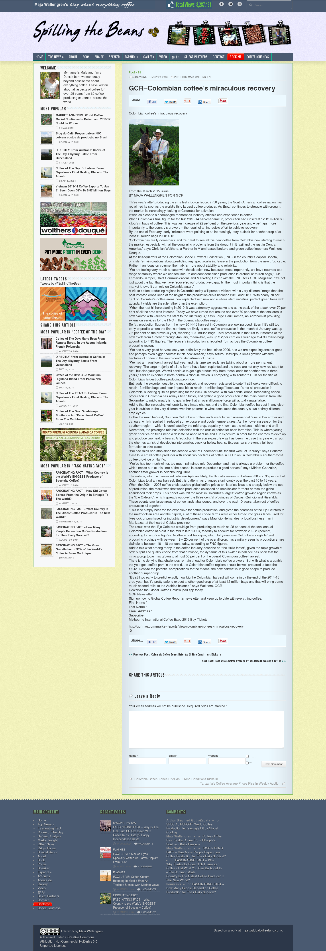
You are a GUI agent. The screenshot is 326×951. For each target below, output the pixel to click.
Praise (99, 57)
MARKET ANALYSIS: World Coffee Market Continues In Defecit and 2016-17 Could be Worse (83, 119)
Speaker (114, 57)
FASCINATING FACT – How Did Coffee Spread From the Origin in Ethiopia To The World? (82, 495)
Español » (131, 57)
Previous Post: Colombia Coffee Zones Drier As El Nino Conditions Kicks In (177, 654)
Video (163, 57)
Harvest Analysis (49, 836)
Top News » (56, 57)
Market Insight (48, 840)
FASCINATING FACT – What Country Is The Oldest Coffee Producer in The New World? (83, 513)
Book (85, 57)
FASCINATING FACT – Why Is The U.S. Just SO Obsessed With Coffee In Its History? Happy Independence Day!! (136, 833)
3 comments (145, 843)
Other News (46, 844)
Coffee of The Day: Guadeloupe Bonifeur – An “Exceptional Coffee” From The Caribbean (80, 415)
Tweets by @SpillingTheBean (60, 283)
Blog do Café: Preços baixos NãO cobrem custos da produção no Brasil (82, 135)
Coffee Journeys (257, 57)
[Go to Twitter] (230, 3)
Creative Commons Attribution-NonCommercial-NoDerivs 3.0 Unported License (68, 941)
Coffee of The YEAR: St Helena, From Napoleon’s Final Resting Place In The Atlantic (82, 397)
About (73, 57)
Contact (219, 57)
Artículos (44, 876)
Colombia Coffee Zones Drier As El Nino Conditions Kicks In (176, 779)
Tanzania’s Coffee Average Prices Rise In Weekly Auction (240, 783)
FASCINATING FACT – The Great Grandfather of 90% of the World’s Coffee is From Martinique (79, 549)
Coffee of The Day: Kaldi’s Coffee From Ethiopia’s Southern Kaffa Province (194, 840)
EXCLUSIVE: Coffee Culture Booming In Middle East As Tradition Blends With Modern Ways (136, 881)
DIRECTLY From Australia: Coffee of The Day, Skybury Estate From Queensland (80, 154)
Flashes (135, 72)
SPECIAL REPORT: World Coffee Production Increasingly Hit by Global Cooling (192, 828)
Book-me (235, 57)
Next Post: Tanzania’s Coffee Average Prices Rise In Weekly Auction (241, 661)
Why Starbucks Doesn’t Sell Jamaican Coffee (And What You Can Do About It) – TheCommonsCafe (194, 868)
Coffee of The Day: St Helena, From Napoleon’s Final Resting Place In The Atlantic (82, 172)
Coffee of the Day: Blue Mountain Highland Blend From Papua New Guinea (78, 379)
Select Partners (196, 57)
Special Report (48, 852)
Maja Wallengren (91, 931)
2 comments (145, 866)
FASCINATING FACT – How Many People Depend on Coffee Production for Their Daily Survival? (81, 531)
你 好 (175, 57)
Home (39, 57)
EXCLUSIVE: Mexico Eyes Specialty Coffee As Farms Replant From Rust (135, 858)
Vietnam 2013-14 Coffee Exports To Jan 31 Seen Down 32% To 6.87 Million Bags (83, 188)
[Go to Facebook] (221, 3)
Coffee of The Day (50, 832)
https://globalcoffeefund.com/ (262, 930)
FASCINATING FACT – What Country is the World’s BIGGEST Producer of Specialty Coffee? (82, 476)
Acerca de (45, 880)
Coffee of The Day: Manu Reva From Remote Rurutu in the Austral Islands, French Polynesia (81, 343)
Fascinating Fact (49, 828)
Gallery (148, 57)
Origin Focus (47, 848)
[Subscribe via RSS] (240, 3)
